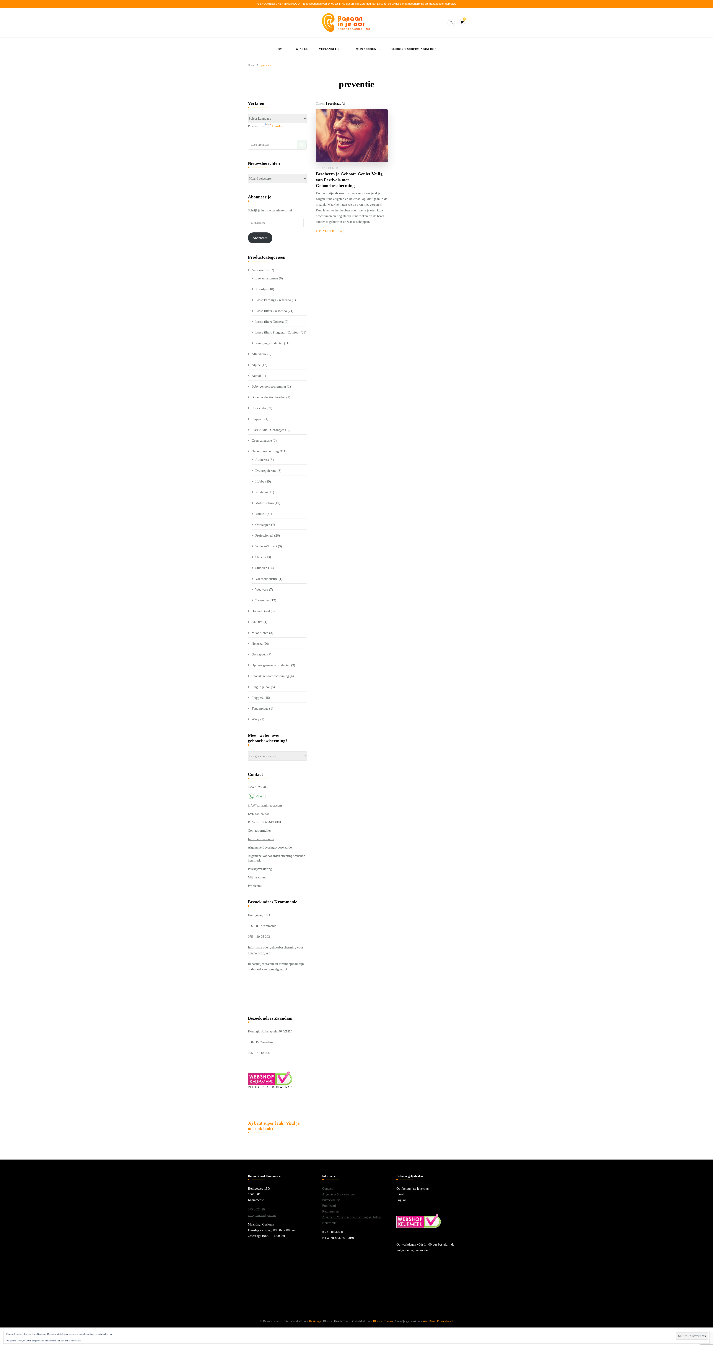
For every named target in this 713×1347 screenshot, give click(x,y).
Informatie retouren (261, 839)
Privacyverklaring (260, 869)
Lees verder (325, 231)
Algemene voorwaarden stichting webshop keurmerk (276, 858)
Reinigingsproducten (269, 343)
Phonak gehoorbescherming (270, 676)
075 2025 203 (257, 1209)
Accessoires (260, 270)
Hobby (259, 481)
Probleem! (255, 886)
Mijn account (367, 49)
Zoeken (301, 144)
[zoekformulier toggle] (451, 22)
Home (280, 49)
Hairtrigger (315, 1321)
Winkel (302, 49)
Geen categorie (262, 440)
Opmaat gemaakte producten (271, 665)
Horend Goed (261, 611)
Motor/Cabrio (264, 503)
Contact (327, 1188)
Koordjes (261, 289)
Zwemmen (262, 600)
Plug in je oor (261, 687)
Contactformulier (259, 830)
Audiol (256, 376)
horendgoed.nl (277, 969)
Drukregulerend (265, 470)
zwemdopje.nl (288, 964)
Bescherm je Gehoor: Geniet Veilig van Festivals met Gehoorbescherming (349, 179)
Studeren (261, 568)
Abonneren (260, 238)
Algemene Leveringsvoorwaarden (270, 847)
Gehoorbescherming (265, 451)
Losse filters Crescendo (271, 311)
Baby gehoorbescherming (269, 386)
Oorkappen (262, 525)
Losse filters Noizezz (269, 321)
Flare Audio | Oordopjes (268, 430)
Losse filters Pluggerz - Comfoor (277, 332)
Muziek (260, 514)
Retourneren (330, 1211)
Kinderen (261, 492)
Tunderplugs (260, 708)
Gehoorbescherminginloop (413, 49)
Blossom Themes (383, 1321)
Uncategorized (327, 168)
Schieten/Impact (266, 546)
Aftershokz (259, 354)
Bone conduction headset (268, 397)
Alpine (256, 365)
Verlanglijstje (331, 49)
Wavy (255, 719)
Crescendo (259, 408)
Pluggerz (257, 698)
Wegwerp (261, 589)
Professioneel (264, 535)
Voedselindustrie (266, 579)
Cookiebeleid (75, 1340)
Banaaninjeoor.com (261, 964)
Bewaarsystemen (266, 278)
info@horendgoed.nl (262, 1215)
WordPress (429, 1321)
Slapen (259, 557)
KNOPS (257, 622)
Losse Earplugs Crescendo (273, 300)
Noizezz (257, 643)
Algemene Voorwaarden (338, 1194)
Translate (278, 126)
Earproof (257, 419)
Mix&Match (260, 633)
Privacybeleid (331, 1200)
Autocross (262, 460)
